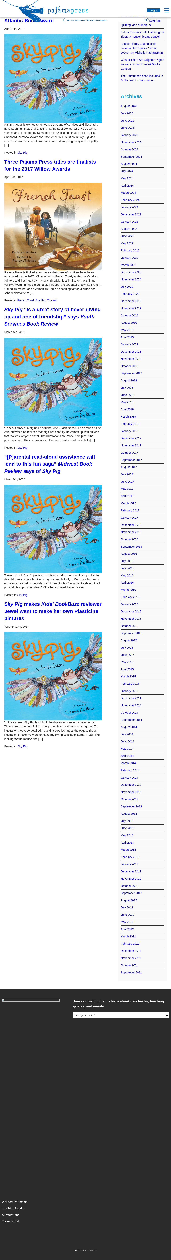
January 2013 (129, 864)
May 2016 (127, 575)
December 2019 (131, 301)
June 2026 (127, 120)
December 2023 (131, 214)
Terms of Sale (11, 1221)
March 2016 (128, 589)
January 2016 (129, 604)
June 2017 (127, 481)
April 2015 (127, 669)
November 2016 (131, 532)
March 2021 (128, 265)
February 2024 (130, 200)
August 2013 (129, 813)
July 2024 (127, 171)
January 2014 (129, 777)
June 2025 (127, 127)
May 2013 (127, 835)
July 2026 (127, 113)
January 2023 (129, 221)
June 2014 (127, 741)
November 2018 (131, 358)
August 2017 (129, 467)
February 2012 (130, 943)
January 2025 (129, 135)
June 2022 (127, 236)
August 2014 (129, 727)
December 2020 (131, 272)
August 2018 (129, 380)
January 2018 (129, 431)
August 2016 (129, 553)
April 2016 (127, 582)
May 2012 (127, 922)
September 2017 (131, 460)
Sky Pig (22, 152)
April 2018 (127, 409)
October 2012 (129, 886)
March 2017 (128, 503)
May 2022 (127, 243)
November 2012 (131, 878)
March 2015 (128, 676)
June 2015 (127, 654)
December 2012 (131, 871)
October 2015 (129, 626)
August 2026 (129, 106)
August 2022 (129, 229)
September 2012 (131, 893)
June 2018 (127, 395)
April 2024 (127, 185)
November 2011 (131, 958)
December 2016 (131, 525)
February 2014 (130, 770)
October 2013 (129, 799)
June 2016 (127, 568)
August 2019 (129, 322)
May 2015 (127, 662)
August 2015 (129, 640)
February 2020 (130, 293)
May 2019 (127, 330)
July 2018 (127, 387)
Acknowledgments (14, 1201)
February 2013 (130, 857)
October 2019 (129, 315)
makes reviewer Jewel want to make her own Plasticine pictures (53, 611)
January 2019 (129, 344)
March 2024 (128, 192)
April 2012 (127, 929)
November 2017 (131, 445)
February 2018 (130, 423)
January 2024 (129, 207)
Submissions (10, 1215)
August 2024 (129, 164)
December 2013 (131, 784)
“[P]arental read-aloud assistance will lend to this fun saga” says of (49, 464)
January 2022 (129, 257)
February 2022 (130, 250)
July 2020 (127, 286)
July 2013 (127, 821)
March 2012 (128, 936)
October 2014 (129, 712)
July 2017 (127, 474)
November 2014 (131, 705)
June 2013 (127, 828)
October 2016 (129, 539)
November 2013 (131, 792)
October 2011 (129, 965)
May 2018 (127, 402)
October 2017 (129, 452)
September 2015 (131, 633)
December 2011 (131, 950)
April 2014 (127, 756)
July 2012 (127, 907)
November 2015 (131, 618)
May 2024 (127, 178)
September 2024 (131, 156)
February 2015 (130, 683)
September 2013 (131, 806)
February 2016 (130, 597)
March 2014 (128, 763)
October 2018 (129, 366)
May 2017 (127, 488)
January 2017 (129, 517)
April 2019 (127, 337)
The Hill (52, 300)
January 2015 (129, 691)
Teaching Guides (13, 1208)
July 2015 (127, 647)
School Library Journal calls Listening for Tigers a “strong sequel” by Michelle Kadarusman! (142, 48)
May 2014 (127, 748)
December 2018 (131, 351)
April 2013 (127, 842)
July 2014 (127, 734)
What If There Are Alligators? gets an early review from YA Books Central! (142, 64)
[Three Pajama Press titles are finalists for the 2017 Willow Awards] (53, 226)
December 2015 (131, 611)
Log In (153, 10)
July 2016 (127, 561)
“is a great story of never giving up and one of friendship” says (52, 317)
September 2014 (131, 719)
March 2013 (128, 849)
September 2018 (131, 373)
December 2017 (131, 438)
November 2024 (131, 142)
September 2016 (131, 546)
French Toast (25, 300)
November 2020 (131, 279)
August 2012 (129, 900)
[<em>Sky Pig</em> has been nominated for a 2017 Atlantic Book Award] (53, 78)
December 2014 (131, 698)
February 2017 (130, 510)
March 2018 (128, 416)
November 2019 (131, 308)
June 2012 (127, 914)
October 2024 (129, 149)
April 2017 (127, 496)
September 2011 (131, 972)
